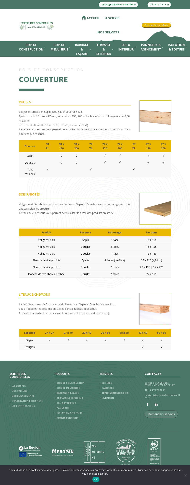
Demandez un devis (156, 25)
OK (96, 479)
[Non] (185, 475)
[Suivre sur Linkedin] (156, 404)
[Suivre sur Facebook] (148, 404)
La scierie (111, 18)
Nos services (108, 32)
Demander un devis (161, 414)
